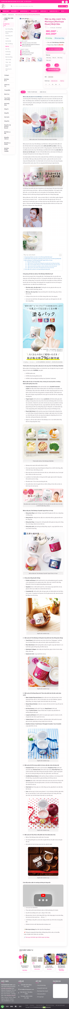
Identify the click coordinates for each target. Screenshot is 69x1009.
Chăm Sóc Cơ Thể (8, 69)
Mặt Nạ (7, 46)
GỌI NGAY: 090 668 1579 (54, 49)
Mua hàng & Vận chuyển (42, 991)
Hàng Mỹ (6, 113)
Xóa (64, 53)
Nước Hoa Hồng (8, 57)
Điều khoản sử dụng (50, 1005)
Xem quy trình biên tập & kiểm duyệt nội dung (37, 937)
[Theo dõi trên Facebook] (63, 2)
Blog (60, 1)
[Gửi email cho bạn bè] (52, 84)
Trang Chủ (5, 11)
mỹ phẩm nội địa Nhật (6, 988)
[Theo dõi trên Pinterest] (66, 2)
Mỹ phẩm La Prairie (7, 143)
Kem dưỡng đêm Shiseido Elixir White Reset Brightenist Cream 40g (37, 966)
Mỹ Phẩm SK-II (6, 80)
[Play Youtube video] (43, 895)
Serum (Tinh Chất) (8, 65)
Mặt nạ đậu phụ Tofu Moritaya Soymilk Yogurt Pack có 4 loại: (38, 260)
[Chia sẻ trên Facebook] (46, 84)
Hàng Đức (6, 121)
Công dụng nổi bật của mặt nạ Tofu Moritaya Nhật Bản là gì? (38, 257)
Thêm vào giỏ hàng (53, 69)
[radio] (48, 58)
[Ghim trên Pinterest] (56, 84)
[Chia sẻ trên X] (49, 84)
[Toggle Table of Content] (59, 255)
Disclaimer (32, 1005)
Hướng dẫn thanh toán (42, 988)
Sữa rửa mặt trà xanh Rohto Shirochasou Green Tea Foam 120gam (25, 966)
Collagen (13, 11)
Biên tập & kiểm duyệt (60, 1005)
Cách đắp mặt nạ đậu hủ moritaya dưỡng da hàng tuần (37, 269)
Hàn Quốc (6, 117)
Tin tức (26, 1005)
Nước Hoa (43, 11)
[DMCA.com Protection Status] (47, 1007)
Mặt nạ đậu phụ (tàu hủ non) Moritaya (32, 96)
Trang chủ (4, 14)
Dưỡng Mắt (7, 54)
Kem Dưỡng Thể (8, 35)
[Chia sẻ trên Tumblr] (59, 84)
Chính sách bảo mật (40, 1005)
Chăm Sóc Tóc (53, 11)
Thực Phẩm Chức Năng (7, 98)
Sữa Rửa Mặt (8, 41)
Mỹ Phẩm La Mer (7, 132)
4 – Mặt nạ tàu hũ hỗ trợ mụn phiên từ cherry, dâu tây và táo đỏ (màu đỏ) (41, 266)
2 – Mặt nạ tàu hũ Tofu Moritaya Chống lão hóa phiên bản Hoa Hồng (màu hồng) (42, 263)
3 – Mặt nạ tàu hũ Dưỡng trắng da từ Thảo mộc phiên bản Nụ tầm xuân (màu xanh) (43, 264)
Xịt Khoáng (8, 51)
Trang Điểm (34, 11)
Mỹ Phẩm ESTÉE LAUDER (6, 150)
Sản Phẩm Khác (6, 104)
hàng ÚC (13, 995)
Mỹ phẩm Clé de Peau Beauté (7, 126)
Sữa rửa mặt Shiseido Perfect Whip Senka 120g (49, 966)
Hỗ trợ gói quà (40, 996)
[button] (63, 6)
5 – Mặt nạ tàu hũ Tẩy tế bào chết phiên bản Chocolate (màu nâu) (40, 267)
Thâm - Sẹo (8, 62)
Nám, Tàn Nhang (9, 43)
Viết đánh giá (59, 27)
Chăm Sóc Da (23, 11)
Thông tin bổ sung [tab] (32, 92)
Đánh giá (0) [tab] (43, 92)
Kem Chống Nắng (9, 29)
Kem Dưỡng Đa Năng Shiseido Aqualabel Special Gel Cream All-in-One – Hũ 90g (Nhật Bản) (61, 966)
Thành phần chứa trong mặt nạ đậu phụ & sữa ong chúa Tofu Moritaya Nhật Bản (43, 258)
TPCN (62, 11)
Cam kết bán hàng (41, 985)
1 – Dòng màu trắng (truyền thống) (33, 261)
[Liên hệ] (2, 1006)
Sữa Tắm (7, 49)
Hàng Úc (6, 109)
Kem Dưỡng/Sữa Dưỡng (9, 32)
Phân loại (48, 55)
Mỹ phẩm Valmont (6, 138)
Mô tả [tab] (23, 91)
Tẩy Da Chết (8, 59)
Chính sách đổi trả (41, 994)
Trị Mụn (7, 38)
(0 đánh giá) (52, 27)
